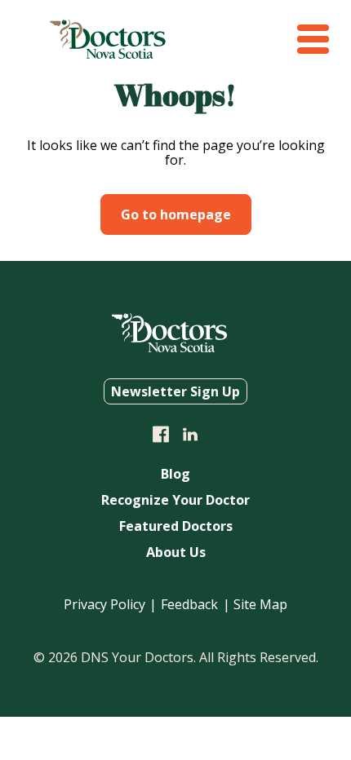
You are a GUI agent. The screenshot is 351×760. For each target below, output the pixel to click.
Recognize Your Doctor (175, 501)
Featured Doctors (176, 527)
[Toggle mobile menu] (313, 39)
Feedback (189, 604)
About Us (176, 553)
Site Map (260, 604)
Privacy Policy (104, 604)
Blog (175, 475)
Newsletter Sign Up (175, 391)
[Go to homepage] (107, 54)
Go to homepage (176, 214)
